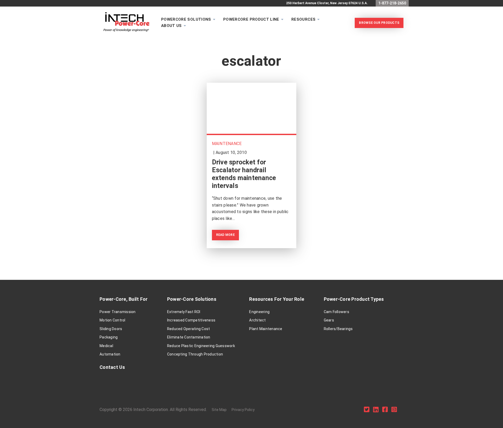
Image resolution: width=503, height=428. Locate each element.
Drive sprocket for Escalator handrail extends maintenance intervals (244, 174)
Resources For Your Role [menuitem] (276, 299)
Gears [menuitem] (329, 320)
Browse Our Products (379, 23)
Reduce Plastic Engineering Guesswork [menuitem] (201, 346)
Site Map (219, 410)
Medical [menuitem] (106, 346)
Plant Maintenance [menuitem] (265, 329)
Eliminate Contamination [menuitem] (188, 337)
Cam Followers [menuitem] (336, 312)
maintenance (227, 143)
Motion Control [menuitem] (112, 320)
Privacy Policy (243, 410)
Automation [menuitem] (110, 354)
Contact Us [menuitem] (112, 367)
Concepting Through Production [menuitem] (195, 354)
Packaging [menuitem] (109, 337)
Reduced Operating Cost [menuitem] (188, 329)
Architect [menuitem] (257, 320)
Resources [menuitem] (303, 19)
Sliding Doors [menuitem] (111, 329)
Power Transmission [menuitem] (118, 312)
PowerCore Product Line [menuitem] (251, 19)
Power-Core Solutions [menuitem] (191, 299)
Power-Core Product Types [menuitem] (354, 299)
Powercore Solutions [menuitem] (186, 19)
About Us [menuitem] (171, 25)
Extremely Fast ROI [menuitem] (183, 312)
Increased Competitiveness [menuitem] (191, 320)
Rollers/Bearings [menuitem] (338, 329)
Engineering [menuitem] (259, 312)
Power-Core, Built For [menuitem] (123, 299)
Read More (225, 235)
